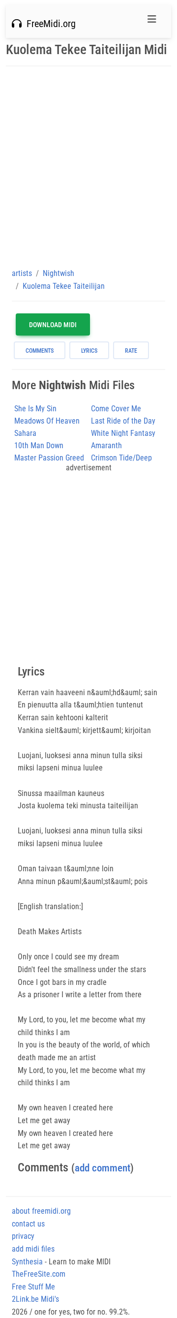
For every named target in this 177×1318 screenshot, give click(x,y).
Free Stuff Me (33, 1286)
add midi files (33, 1249)
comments (40, 350)
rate (131, 350)
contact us (28, 1223)
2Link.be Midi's (35, 1299)
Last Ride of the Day (123, 421)
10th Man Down (38, 445)
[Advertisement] (88, 166)
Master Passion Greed (49, 457)
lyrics (89, 350)
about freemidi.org (41, 1211)
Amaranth (106, 445)
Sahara (25, 433)
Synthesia (27, 1261)
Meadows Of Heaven (47, 421)
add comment (102, 1168)
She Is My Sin (35, 408)
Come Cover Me (116, 408)
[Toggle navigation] (152, 21)
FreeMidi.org (49, 24)
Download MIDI (53, 325)
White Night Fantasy (123, 433)
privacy (23, 1236)
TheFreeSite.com (38, 1274)
